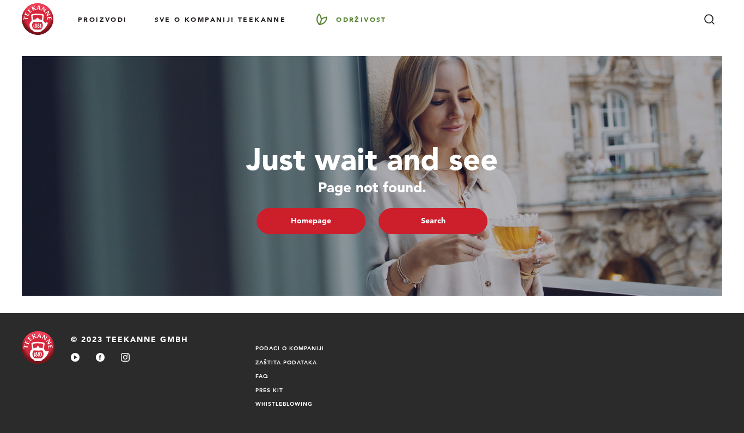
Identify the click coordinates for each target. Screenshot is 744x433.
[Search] (709, 19)
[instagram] (125, 358)
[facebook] (100, 358)
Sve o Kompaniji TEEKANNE (220, 19)
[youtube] (75, 358)
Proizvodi (102, 19)
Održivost (361, 19)
